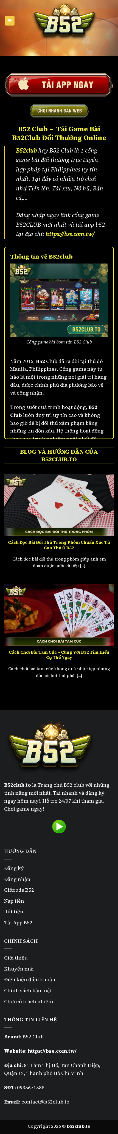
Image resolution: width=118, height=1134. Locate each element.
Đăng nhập (17, 879)
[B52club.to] (64, 20)
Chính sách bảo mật (28, 990)
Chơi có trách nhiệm (28, 1001)
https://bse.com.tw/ (70, 234)
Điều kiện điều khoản (29, 979)
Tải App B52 (18, 922)
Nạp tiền (14, 900)
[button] (10, 21)
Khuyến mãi (19, 968)
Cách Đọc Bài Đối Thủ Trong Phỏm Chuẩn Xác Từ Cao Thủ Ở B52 (59, 545)
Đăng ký (14, 868)
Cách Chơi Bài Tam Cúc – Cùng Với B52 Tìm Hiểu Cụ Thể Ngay (59, 655)
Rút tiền (13, 911)
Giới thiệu (16, 957)
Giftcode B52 (19, 889)
